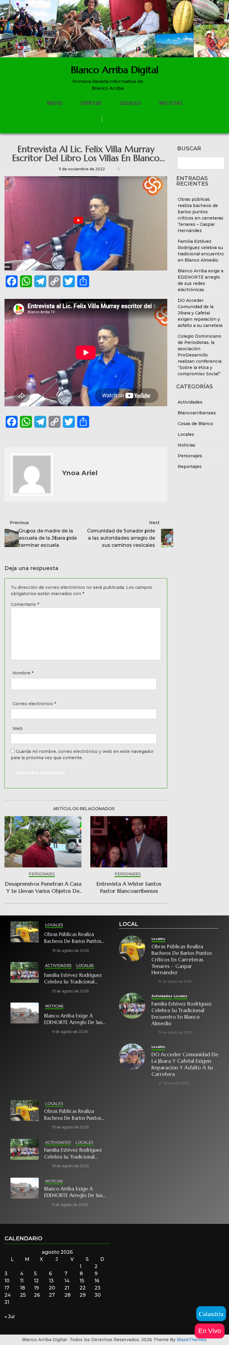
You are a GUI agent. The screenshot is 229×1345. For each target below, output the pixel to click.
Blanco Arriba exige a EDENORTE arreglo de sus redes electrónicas (73, 1019)
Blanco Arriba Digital (115, 70)
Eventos (91, 102)
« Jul (9, 1316)
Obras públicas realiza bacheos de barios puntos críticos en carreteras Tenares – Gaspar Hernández (76, 938)
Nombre (23, 673)
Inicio (54, 102)
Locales (130, 102)
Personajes (190, 455)
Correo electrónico (34, 703)
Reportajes (190, 466)
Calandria (211, 1314)
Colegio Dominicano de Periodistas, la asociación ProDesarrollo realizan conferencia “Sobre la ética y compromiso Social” (200, 354)
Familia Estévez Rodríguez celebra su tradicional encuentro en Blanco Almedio (73, 979)
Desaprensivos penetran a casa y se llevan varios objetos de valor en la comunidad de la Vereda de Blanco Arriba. (43, 887)
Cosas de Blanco (195, 423)
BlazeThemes (191, 1339)
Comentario (25, 604)
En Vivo (209, 1331)
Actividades (190, 402)
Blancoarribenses (197, 413)
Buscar (189, 149)
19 (36, 1288)
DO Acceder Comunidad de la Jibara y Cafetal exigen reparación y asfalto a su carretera (200, 313)
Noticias (170, 102)
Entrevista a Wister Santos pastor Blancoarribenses (128, 887)
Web (18, 728)
